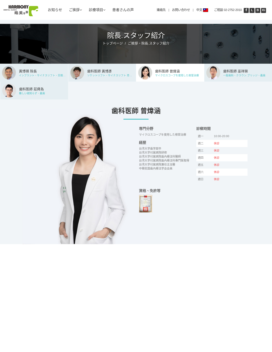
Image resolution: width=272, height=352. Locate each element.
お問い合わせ (181, 10)
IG (263, 10)
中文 (199, 10)
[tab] (34, 72)
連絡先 (161, 10)
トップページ (113, 43)
